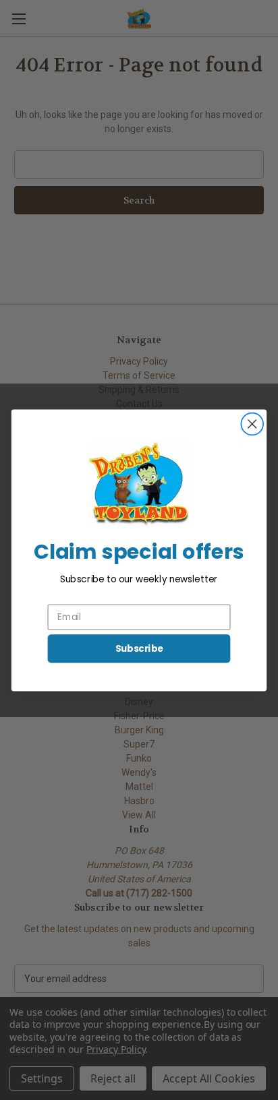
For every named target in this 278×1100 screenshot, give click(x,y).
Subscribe (139, 648)
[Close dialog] (252, 423)
